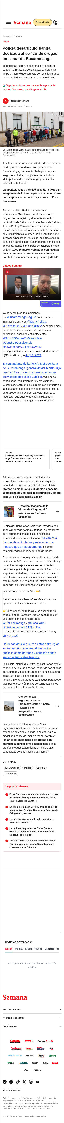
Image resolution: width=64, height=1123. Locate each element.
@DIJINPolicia (36, 321)
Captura (40, 767)
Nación (18, 36)
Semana (7, 36)
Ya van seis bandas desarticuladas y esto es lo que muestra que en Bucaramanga (30, 542)
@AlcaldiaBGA (32, 326)
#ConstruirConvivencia (17, 342)
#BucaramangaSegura (21, 317)
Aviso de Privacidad (15, 1090)
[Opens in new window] (11, 1082)
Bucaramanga (11, 767)
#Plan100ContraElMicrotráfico (22, 338)
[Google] (5, 1082)
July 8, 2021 (33, 355)
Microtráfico (10, 773)
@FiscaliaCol (11, 326)
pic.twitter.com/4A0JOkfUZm (21, 627)
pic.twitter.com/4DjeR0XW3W (22, 347)
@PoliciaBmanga (14, 623)
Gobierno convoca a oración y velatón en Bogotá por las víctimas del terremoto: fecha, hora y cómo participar (24, 458)
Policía (27, 767)
